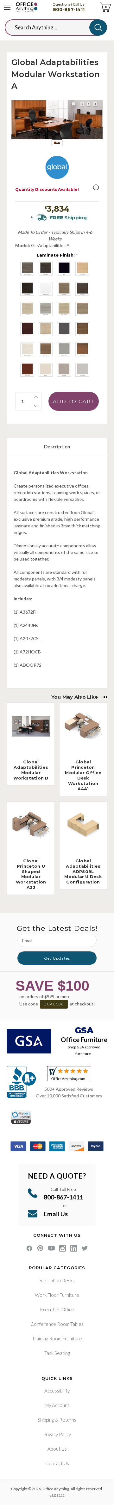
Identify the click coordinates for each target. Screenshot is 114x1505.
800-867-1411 (69, 9)
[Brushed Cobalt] (64, 349)
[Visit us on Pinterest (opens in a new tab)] (40, 1248)
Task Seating (57, 1353)
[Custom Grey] (82, 370)
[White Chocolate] (27, 349)
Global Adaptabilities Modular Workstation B (30, 769)
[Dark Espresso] (27, 289)
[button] (96, 187)
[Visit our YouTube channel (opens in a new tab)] (51, 1248)
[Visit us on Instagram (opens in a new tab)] (62, 1248)
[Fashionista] (64, 289)
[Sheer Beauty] (46, 329)
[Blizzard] (46, 370)
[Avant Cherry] (27, 370)
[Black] (64, 269)
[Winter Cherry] (46, 349)
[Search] (98, 27)
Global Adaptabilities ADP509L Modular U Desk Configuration (83, 871)
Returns (67, 1420)
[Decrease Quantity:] (35, 405)
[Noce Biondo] (27, 309)
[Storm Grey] (64, 329)
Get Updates (57, 958)
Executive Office (57, 1309)
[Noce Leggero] (64, 309)
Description (57, 446)
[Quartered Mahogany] (27, 329)
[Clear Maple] (82, 269)
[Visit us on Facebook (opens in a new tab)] (29, 1248)
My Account (57, 1405)
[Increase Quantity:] (35, 396)
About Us (57, 1449)
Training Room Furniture (57, 1338)
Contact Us (57, 1463)
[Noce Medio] (82, 309)
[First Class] (82, 289)
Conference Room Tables (57, 1324)
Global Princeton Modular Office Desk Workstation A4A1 (83, 775)
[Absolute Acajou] (27, 269)
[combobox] (52, 27)
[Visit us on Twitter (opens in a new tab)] (84, 1248)
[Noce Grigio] (46, 309)
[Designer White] (46, 289)
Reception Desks (57, 1280)
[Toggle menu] (7, 7)
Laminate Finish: (57, 255)
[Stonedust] (64, 370)
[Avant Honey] (82, 349)
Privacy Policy (57, 1434)
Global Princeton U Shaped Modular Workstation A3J (31, 874)
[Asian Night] (46, 269)
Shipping (46, 1420)
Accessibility (57, 1390)
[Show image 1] (57, 143)
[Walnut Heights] (82, 329)
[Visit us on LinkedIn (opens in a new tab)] (73, 1248)
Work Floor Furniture (57, 1295)
